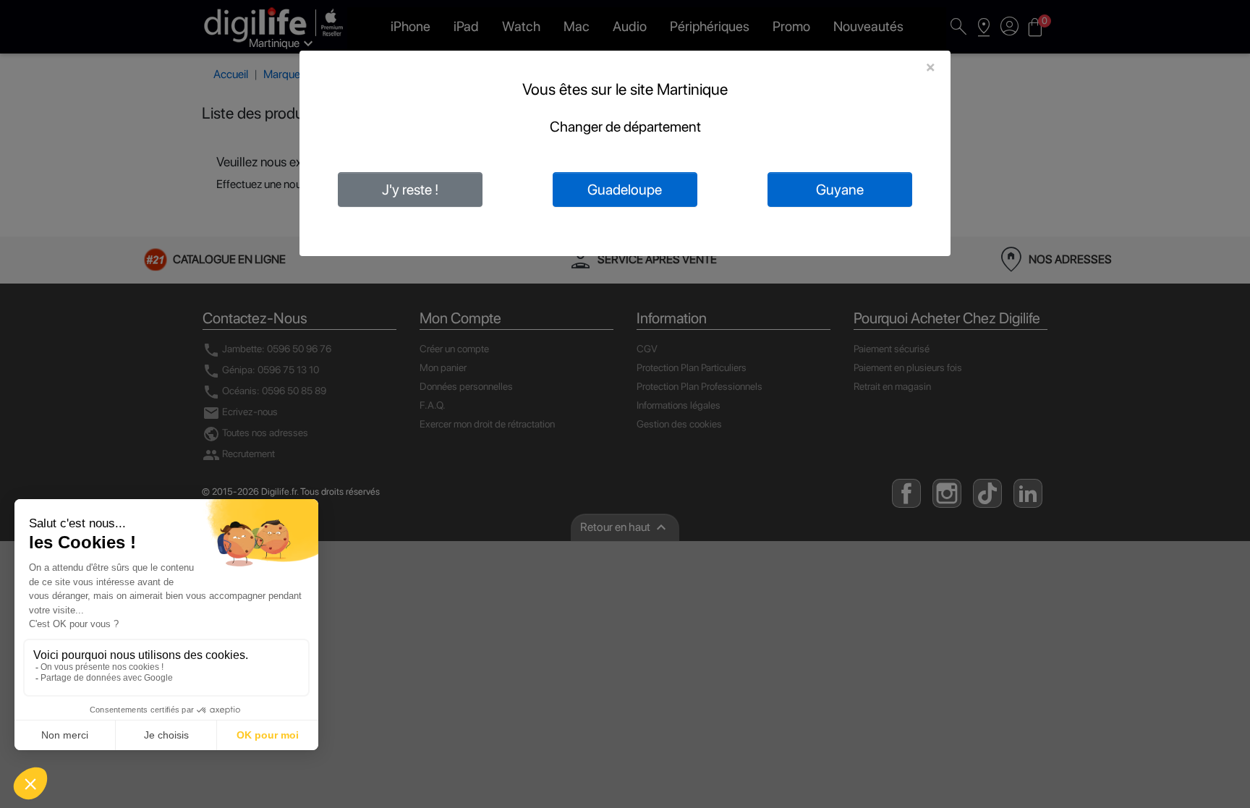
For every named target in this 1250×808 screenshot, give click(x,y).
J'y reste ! (410, 189)
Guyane (840, 189)
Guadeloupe (624, 189)
